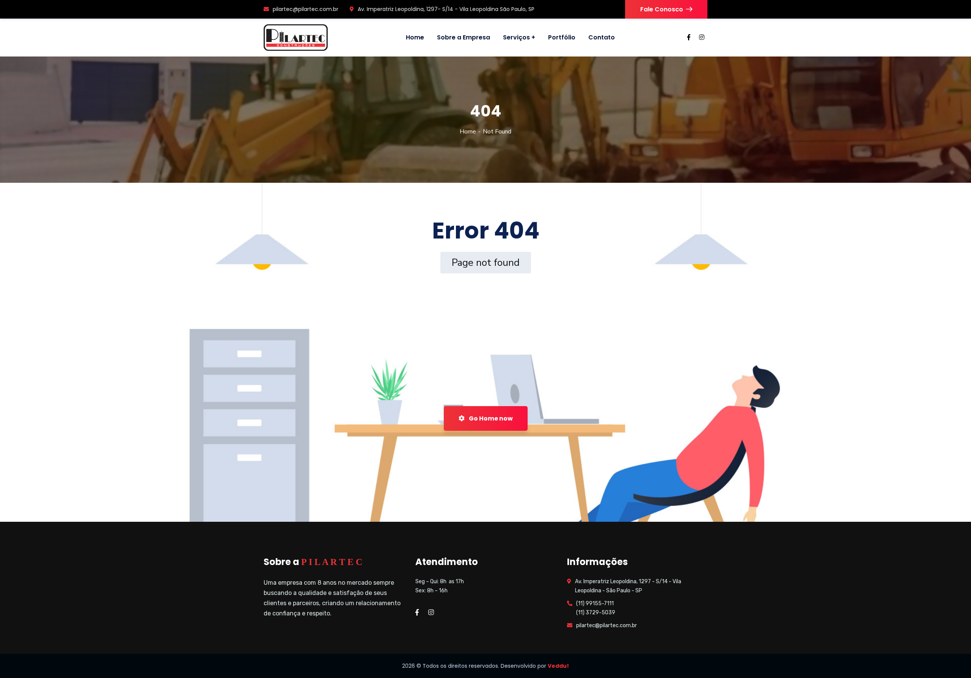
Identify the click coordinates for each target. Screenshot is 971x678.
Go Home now (490, 418)
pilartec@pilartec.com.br (305, 9)
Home (468, 131)
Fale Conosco (661, 9)
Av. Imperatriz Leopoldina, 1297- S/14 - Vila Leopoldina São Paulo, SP (446, 9)
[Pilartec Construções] (296, 37)
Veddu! (558, 666)
